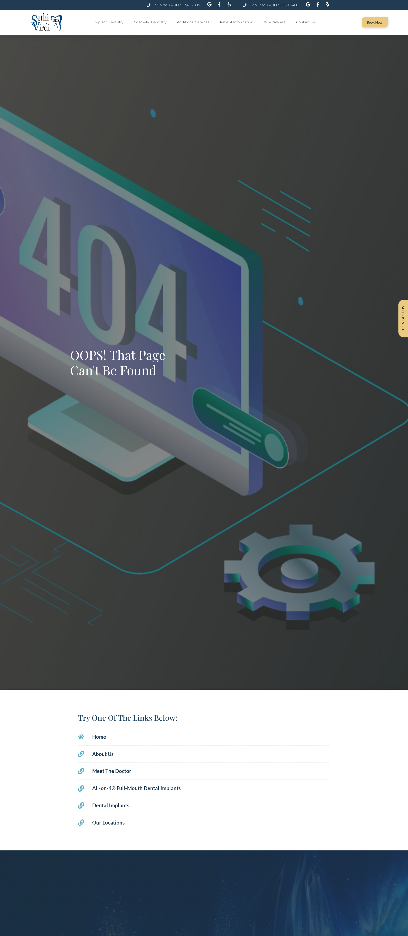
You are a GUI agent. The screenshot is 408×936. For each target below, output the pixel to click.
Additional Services (193, 22)
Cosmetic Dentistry (150, 22)
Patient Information (236, 22)
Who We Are (275, 22)
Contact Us (305, 22)
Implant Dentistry (108, 22)
